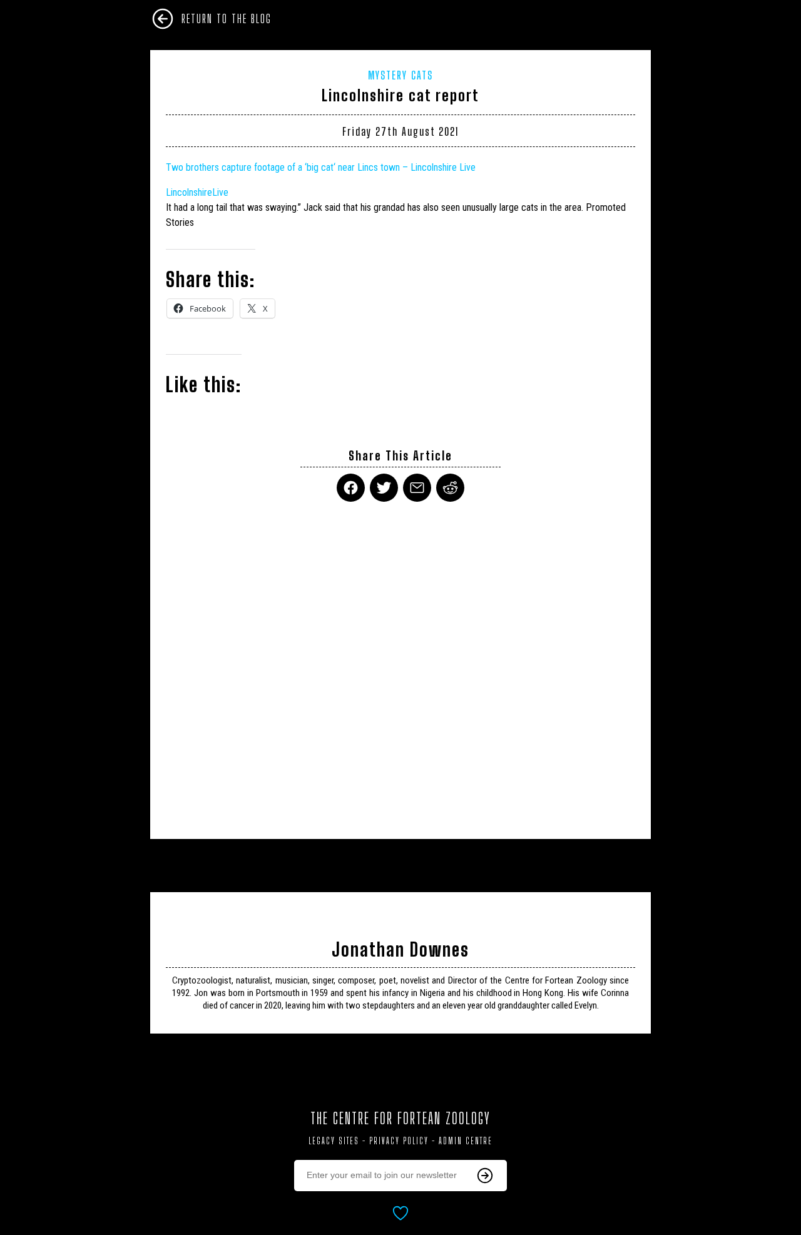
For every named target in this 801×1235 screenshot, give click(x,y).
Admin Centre (465, 1141)
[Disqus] (400, 662)
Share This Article (400, 456)
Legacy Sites (334, 1141)
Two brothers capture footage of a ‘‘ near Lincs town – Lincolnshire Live (321, 167)
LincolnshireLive (197, 192)
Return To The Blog (226, 19)
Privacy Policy (399, 1141)
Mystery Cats (400, 75)
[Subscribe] (485, 1175)
